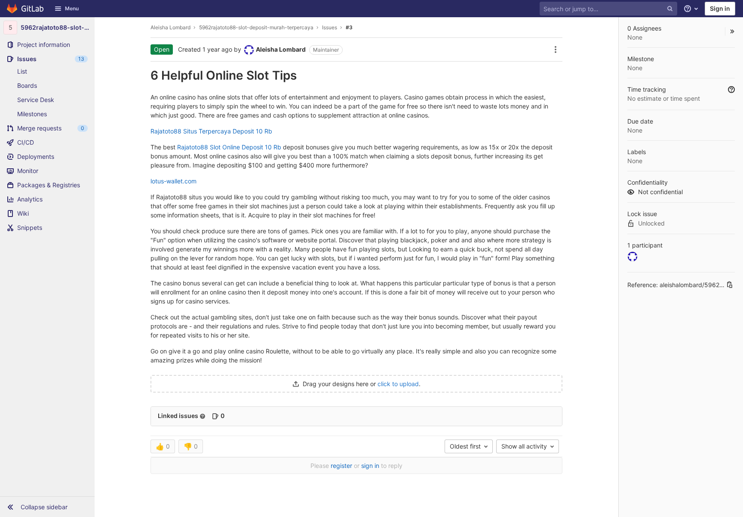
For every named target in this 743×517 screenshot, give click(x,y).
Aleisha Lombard (170, 27)
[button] (47, 506)
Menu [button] (72, 8)
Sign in (720, 8)
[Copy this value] (730, 284)
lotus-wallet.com (173, 181)
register (341, 465)
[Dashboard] (25, 8)
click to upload (398, 383)
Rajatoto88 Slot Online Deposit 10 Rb (229, 147)
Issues (329, 27)
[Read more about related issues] (202, 416)
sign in (370, 465)
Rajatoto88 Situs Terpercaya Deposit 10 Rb (211, 131)
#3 (349, 27)
